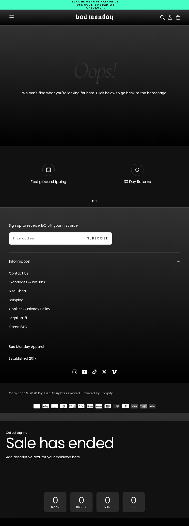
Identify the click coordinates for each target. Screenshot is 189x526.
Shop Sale (20, 471)
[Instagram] (75, 372)
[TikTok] (94, 372)
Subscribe (97, 238)
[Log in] (170, 17)
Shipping (16, 300)
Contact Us (18, 273)
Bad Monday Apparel (26, 346)
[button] (12, 17)
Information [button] (19, 261)
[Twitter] (104, 372)
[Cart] (178, 17)
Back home (94, 109)
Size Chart (17, 291)
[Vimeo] (114, 372)
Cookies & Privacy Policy (29, 308)
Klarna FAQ (18, 326)
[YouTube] (85, 372)
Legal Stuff (18, 318)
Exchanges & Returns (27, 282)
